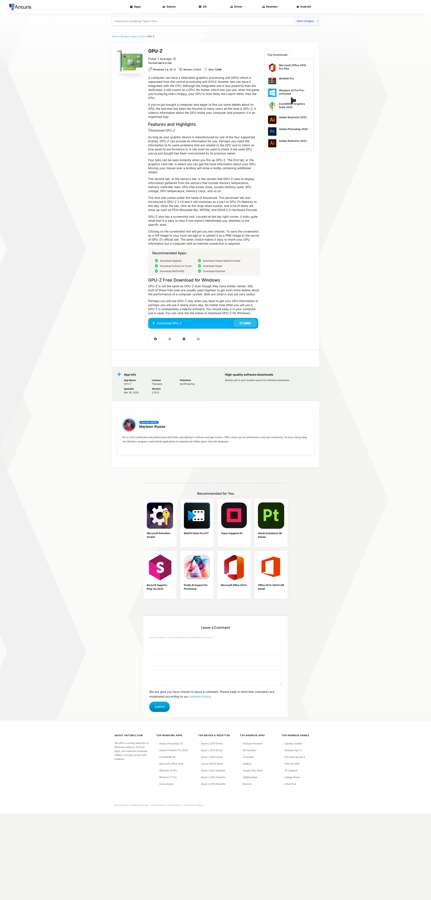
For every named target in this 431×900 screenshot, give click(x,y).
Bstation (247, 783)
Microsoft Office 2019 (171, 763)
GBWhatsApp (250, 777)
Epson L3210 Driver (212, 743)
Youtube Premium (252, 743)
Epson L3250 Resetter (213, 777)
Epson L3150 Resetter (213, 783)
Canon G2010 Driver (212, 763)
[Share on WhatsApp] (198, 338)
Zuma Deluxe (166, 783)
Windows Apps (128, 36)
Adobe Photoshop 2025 (293, 129)
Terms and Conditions (193, 805)
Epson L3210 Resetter (213, 770)
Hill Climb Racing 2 (295, 757)
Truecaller (248, 757)
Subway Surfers (293, 743)
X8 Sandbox (249, 750)
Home (115, 36)
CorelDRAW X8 (167, 757)
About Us (162, 805)
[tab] (277, 54)
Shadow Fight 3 (293, 750)
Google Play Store (252, 770)
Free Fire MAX (292, 763)
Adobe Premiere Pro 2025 (173, 750)
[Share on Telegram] (184, 338)
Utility (142, 36)
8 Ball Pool (290, 783)
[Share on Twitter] (169, 338)
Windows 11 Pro (168, 777)
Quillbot (247, 763)
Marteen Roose (152, 426)
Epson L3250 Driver (212, 757)
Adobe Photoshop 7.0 (171, 743)
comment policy (200, 696)
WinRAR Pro (286, 78)
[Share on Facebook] (155, 338)
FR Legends (291, 770)
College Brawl (292, 777)
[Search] (423, 7)
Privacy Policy (175, 805)
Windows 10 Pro (168, 770)
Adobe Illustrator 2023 (293, 140)
